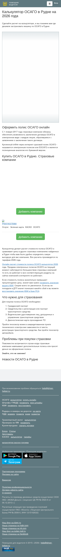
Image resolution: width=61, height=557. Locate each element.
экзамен (11, 413)
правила (20, 413)
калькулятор (16, 399)
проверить (24, 402)
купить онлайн (29, 399)
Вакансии (6, 479)
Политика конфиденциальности (17, 487)
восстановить (24, 405)
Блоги (5, 431)
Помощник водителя (14, 3)
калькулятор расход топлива (15, 442)
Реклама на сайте (10, 474)
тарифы (27, 436)
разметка (35, 413)
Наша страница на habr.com (15, 525)
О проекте (7, 492)
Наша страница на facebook (15, 533)
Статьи (12, 431)
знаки (27, 413)
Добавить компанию (30, 211)
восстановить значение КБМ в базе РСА (20, 291)
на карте (37, 411)
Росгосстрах (9, 223)
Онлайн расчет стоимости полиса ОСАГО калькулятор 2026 (30, 264)
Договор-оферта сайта (12, 489)
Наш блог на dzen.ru (11, 522)
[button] (49, 3)
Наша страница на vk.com (14, 528)
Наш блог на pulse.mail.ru (14, 531)
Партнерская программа (13, 471)
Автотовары (7, 433)
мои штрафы (36, 402)
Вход (56, 3)
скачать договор (26, 425)
